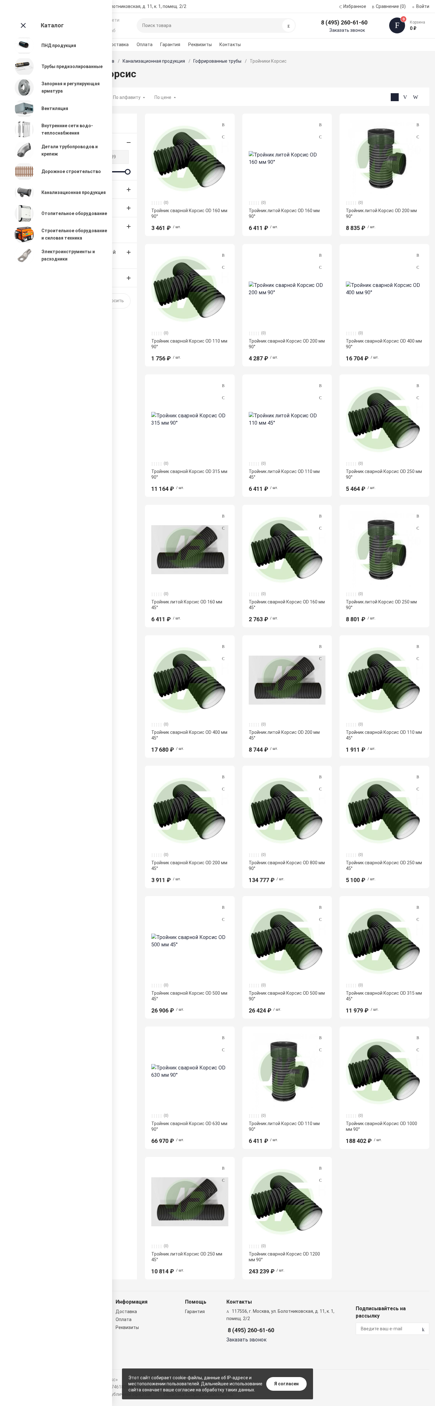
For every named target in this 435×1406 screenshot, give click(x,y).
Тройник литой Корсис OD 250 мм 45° (186, 1256)
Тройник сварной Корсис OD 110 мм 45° (384, 735)
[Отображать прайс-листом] (416, 97)
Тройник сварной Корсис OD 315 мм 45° (384, 996)
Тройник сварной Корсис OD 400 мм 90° (384, 343)
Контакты (230, 44)
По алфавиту (126, 97)
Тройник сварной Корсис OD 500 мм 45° (189, 996)
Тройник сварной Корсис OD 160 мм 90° (189, 213)
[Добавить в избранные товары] (223, 137)
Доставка (118, 44)
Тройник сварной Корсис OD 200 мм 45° (189, 865)
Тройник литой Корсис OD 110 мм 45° (284, 474)
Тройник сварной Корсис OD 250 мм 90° (384, 474)
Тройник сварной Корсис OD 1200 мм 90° (284, 1256)
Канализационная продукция (154, 61)
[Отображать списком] (405, 97)
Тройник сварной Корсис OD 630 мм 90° (189, 1126)
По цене (162, 97)
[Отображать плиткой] (395, 97)
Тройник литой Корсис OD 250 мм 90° (381, 604)
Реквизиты (200, 44)
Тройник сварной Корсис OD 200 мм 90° (287, 343)
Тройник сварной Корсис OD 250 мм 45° (384, 865)
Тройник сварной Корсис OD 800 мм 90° (287, 865)
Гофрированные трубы (217, 61)
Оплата (145, 44)
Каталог (52, 25)
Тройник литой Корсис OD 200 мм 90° (381, 213)
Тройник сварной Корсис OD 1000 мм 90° (381, 1126)
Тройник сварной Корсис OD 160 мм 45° (287, 604)
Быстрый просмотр (189, 158)
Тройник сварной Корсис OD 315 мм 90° (189, 474)
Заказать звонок (347, 30)
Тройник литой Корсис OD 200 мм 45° (284, 735)
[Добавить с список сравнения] (223, 125)
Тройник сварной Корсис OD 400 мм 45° (189, 735)
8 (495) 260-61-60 (344, 22)
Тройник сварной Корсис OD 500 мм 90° (287, 996)
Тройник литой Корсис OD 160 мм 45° (186, 604)
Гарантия (170, 44)
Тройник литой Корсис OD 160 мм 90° (284, 213)
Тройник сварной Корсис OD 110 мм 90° (189, 343)
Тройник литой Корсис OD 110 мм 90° (284, 1126)
